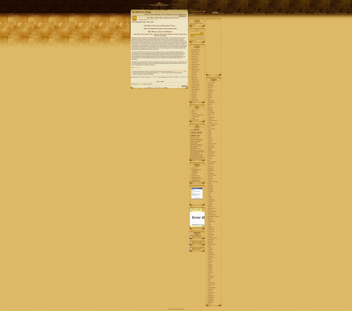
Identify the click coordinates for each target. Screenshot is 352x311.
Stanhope (210, 266)
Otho (209, 223)
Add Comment (182, 16)
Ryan (197, 156)
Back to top (184, 86)
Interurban (210, 190)
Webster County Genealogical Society (197, 178)
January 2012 (195, 82)
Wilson (197, 159)
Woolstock (210, 299)
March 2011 (194, 99)
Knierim (210, 196)
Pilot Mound (211, 228)
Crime (209, 127)
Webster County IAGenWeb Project (196, 180)
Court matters (211, 125)
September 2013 (196, 64)
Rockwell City (211, 244)
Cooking (210, 122)
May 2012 (194, 76)
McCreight (200, 151)
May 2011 (194, 96)
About (148, 8)
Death (209, 133)
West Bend (210, 297)
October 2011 (195, 87)
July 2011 (194, 92)
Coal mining (211, 117)
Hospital (210, 185)
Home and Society (212, 181)
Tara (209, 274)
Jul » (195, 40)
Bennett (199, 140)
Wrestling (210, 302)
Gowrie (210, 171)
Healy (199, 146)
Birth (209, 99)
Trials (209, 285)
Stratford (210, 267)
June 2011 (194, 94)
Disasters (210, 138)
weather (210, 294)
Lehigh (210, 203)
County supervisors (213, 124)
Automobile (211, 91)
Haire (191, 146)
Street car (210, 269)
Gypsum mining (212, 175)
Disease (210, 140)
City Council (211, 114)
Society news (211, 257)
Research (210, 241)
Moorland (210, 218)
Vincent (210, 290)
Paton (209, 224)
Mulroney (197, 153)
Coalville (210, 119)
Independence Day (195, 148)
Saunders (201, 155)
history (193, 194)
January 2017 (195, 58)
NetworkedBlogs (195, 188)
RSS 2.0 (159, 72)
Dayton (210, 132)
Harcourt (210, 176)
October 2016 (195, 59)
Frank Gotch (195, 120)
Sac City (210, 247)
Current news (211, 129)
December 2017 (196, 54)
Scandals (210, 252)
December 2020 (196, 51)
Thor (209, 281)
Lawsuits (210, 198)
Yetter (209, 304)
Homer (209, 183)
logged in (140, 84)
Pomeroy (210, 233)
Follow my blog (197, 197)
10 (191, 36)
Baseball (150, 19)
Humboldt (210, 188)
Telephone (210, 277)
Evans (198, 144)
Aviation (210, 94)
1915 (198, 138)
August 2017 (195, 56)
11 (193, 36)
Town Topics (211, 282)
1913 (195, 138)
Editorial (210, 148)
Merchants (210, 213)
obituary (210, 219)
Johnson (193, 150)
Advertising (211, 86)
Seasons (210, 256)
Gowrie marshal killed (197, 115)
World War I (211, 300)
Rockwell (210, 243)
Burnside (210, 107)
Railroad (210, 236)
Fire (209, 160)
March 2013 (195, 67)
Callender (210, 110)
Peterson (200, 154)
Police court (211, 231)
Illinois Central (193, 147)
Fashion (210, 158)
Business (210, 109)
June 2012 (194, 74)
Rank (194, 156)
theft (209, 279)
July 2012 (194, 72)
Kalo (209, 195)
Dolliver (195, 143)
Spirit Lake (210, 261)
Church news (211, 112)
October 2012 (195, 71)
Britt (209, 105)
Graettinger (211, 173)
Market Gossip (211, 208)
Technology (211, 276)
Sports (209, 262)
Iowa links (194, 174)
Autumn (210, 92)
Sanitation (210, 249)
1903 (196, 129)
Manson (210, 206)
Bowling (210, 104)
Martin (195, 151)
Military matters (212, 214)
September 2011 (196, 89)
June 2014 (194, 63)
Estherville (210, 153)
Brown (192, 141)
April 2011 (194, 97)
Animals (210, 87)
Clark (191, 143)
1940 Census (172, 8)
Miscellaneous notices (213, 216)
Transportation (211, 284)
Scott (191, 157)
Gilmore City (211, 167)
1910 (192, 138)
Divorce (210, 142)
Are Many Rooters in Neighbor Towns (162, 18)
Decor (209, 135)
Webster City (211, 295)
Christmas (197, 141)
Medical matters (212, 211)
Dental (209, 137)
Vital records (211, 292)
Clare (209, 115)
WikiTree (200, 227)
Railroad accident (212, 238)
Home (142, 8)
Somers (210, 259)
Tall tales (210, 272)
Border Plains (211, 102)
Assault (210, 89)
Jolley (209, 193)
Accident (210, 84)
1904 (193, 132)
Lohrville (210, 205)
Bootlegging (211, 100)
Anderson (193, 140)
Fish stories (211, 163)
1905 (135, 67)
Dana (209, 130)
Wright (200, 159)
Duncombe (155, 19)
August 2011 (195, 91)
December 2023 (196, 49)
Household (211, 186)
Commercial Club (212, 120)
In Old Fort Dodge (141, 12)
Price (191, 155)
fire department (212, 162)
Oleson (192, 154)
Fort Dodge (197, 194)
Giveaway (210, 168)
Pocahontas (211, 229)
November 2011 (196, 86)
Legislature (211, 201)
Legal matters (211, 200)
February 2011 (195, 101)
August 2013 (195, 66)
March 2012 (195, 79)
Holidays (210, 180)
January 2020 (195, 53)
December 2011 (196, 84)
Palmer (139, 67)
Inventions (210, 191)
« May (191, 40)
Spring (209, 264)
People (155, 8)
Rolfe (209, 246)
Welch (201, 157)
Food (209, 165)
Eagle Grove (211, 147)
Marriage (210, 209)
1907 (198, 136)
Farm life (210, 157)
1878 (191, 130)
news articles (195, 195)
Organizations (211, 221)
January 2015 (195, 61)
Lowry (191, 151)
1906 (193, 135)
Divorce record (211, 143)
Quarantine (211, 234)
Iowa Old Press (195, 175)
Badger (210, 95)
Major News (163, 8)
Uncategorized (211, 287)
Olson (196, 154)
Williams (192, 159)
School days (211, 254)
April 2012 (194, 77)
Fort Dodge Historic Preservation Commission (196, 171)
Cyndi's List (194, 168)
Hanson (195, 146)
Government (211, 170)
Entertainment (211, 152)
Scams (209, 251)
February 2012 (195, 81)
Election (210, 150)
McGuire (192, 153)
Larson (201, 150)
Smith (194, 157)
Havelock (210, 178)
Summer (210, 271)
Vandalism (210, 289)
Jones (197, 150)
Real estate (211, 239)
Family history (211, 155)
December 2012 (196, 69)
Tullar (198, 157)
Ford (201, 144)
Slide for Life (195, 116)
